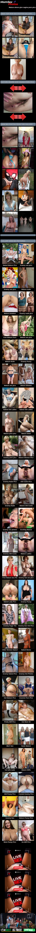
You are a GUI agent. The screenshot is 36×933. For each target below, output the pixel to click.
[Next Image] (22, 92)
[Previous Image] (14, 92)
